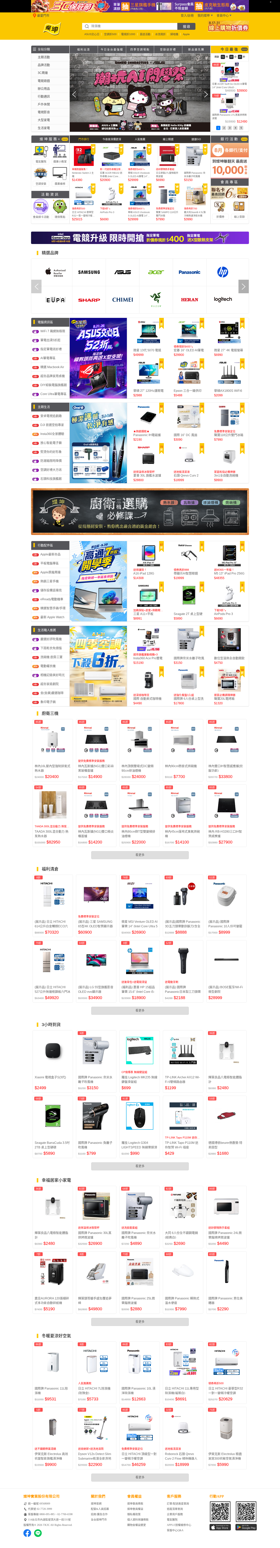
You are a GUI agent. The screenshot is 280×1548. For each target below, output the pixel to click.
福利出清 (83, 49)
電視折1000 (128, 34)
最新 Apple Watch (52, 617)
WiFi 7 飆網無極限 (52, 331)
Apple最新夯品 (50, 554)
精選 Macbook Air (52, 367)
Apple (186, 34)
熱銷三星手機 (49, 581)
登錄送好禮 (168, 49)
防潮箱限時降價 (51, 460)
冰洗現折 (160, 34)
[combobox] (129, 26)
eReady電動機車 (51, 599)
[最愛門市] (33, 17)
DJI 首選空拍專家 (52, 425)
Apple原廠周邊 (50, 572)
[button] (96, 128)
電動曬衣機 (48, 666)
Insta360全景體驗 (52, 433)
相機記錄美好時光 (52, 675)
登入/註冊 (187, 15)
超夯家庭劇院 (49, 684)
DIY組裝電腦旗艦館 (53, 385)
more (244, 49)
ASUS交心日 (91, 34)
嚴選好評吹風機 (51, 639)
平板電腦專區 (49, 563)
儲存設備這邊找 (51, 590)
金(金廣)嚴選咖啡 (52, 693)
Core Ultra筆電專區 (53, 394)
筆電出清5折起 (50, 340)
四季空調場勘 (140, 49)
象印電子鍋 (48, 702)
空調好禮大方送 (51, 469)
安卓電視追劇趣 (51, 416)
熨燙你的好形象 (51, 451)
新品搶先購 (196, 49)
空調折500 (110, 34)
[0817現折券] (228, 30)
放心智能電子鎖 (51, 442)
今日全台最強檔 (112, 49)
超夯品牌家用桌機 (52, 376)
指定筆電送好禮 (51, 349)
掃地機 (174, 34)
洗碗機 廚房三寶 (51, 657)
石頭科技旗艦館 (51, 478)
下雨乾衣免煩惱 (51, 648)
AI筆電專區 (47, 358)
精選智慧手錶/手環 (53, 608)
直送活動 (145, 34)
